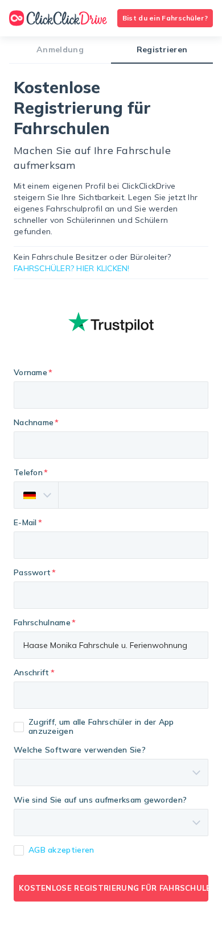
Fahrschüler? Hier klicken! (72, 268)
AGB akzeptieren (61, 850)
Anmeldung (60, 49)
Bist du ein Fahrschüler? (165, 18)
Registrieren (162, 49)
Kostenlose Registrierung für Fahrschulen (113, 887)
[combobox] (111, 695)
